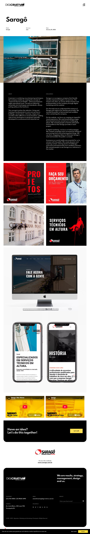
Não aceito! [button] (74, 531)
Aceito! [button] (83, 531)
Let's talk (76, 431)
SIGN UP (61, 496)
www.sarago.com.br (45, 462)
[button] (13, 60)
